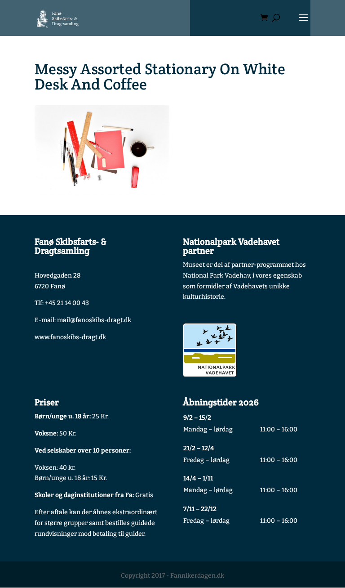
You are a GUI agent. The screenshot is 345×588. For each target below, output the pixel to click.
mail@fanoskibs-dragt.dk (94, 320)
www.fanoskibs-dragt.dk (70, 337)
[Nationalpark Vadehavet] (210, 350)
